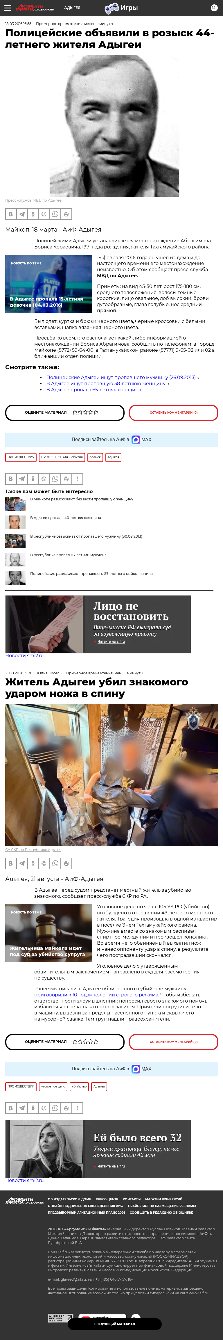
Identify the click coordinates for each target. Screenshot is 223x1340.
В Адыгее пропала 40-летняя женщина (65, 518)
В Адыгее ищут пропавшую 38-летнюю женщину (106, 383)
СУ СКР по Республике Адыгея (33, 849)
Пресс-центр (107, 1199)
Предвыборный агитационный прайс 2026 (86, 1213)
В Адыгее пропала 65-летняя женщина (93, 389)
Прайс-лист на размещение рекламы (162, 1206)
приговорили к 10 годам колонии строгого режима (96, 995)
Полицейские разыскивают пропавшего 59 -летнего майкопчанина (91, 573)
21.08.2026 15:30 (19, 673)
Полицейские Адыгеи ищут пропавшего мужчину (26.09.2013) (121, 377)
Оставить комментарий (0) (174, 413)
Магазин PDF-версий (163, 1199)
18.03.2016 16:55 (18, 24)
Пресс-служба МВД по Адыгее (33, 200)
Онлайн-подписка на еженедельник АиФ (85, 1206)
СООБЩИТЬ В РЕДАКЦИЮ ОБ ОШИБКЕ (161, 1213)
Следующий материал (114, 1324)
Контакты (132, 1199)
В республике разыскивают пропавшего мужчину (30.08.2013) (86, 536)
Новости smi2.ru (24, 655)
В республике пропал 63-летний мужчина (68, 555)
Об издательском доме (69, 1199)
